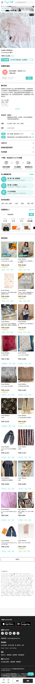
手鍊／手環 (30, 203)
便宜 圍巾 (5, 594)
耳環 (16, 203)
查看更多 (17, 109)
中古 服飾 (23, 595)
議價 (17, 681)
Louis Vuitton (10, 128)
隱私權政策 (21, 655)
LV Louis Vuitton (7, 582)
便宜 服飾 (6, 595)
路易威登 (13, 579)
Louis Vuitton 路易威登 (6, 584)
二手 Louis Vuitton (22, 588)
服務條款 (15, 655)
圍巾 (24, 579)
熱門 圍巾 (17, 594)
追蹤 (31, 214)
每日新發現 (4, 645)
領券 (29, 78)
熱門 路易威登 (9, 592)
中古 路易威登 (17, 592)
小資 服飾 (12, 595)
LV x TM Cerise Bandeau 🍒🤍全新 (9, 573)
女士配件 (9, 123)
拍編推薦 (12, 661)
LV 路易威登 (15, 582)
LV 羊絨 (21, 582)
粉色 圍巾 (26, 581)
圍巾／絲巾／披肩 (18, 123)
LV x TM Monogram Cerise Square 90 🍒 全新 (20, 578)
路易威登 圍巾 (22, 585)
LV (1, 579)
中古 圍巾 (22, 594)
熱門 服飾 (18, 595)
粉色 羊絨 (21, 581)
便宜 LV (27, 586)
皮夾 (23, 645)
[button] (5, 220)
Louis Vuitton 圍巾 (27, 584)
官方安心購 (11, 645)
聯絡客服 (9, 655)
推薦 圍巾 (28, 594)
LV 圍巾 (26, 582)
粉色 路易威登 (14, 581)
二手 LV (22, 586)
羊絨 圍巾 (5, 586)
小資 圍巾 (11, 594)
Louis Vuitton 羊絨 (17, 584)
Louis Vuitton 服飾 (5, 585)
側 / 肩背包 (18, 645)
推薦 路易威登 (25, 592)
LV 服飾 (30, 582)
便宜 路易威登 (26, 591)
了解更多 (31, 174)
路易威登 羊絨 (14, 585)
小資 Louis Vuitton (10, 589)
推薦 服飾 (29, 595)
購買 (28, 681)
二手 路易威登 (18, 591)
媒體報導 (18, 661)
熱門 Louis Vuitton (19, 589)
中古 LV (10, 588)
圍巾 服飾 (17, 586)
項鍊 (22, 203)
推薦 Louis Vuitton (10, 591)
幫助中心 (3, 655)
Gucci (7, 648)
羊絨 (20, 579)
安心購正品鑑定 (5, 661)
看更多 (17, 559)
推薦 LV (15, 588)
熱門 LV (5, 588)
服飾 (27, 579)
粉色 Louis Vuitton (5, 581)
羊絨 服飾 (11, 586)
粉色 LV (31, 579)
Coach (2, 648)
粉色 (17, 579)
